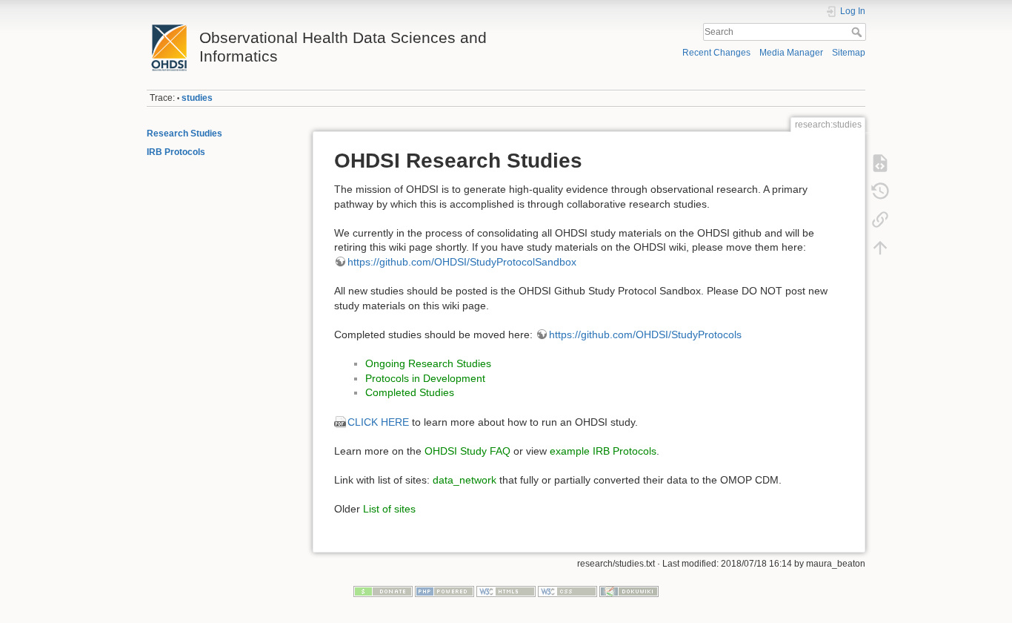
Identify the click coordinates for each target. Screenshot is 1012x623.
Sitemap (848, 52)
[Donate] (383, 591)
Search (858, 32)
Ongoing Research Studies (428, 363)
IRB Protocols (176, 152)
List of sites (389, 509)
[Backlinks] (880, 219)
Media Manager (791, 52)
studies (197, 98)
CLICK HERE (378, 422)
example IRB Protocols (603, 451)
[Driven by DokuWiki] (629, 591)
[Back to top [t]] (880, 248)
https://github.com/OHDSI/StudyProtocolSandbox (461, 262)
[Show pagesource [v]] (880, 163)
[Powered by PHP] (444, 591)
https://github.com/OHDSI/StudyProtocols (645, 334)
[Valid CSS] (567, 591)
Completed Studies (409, 392)
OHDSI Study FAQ (467, 451)
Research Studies (184, 133)
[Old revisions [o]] (880, 191)
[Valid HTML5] (506, 591)
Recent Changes (716, 52)
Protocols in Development (425, 378)
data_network (464, 480)
